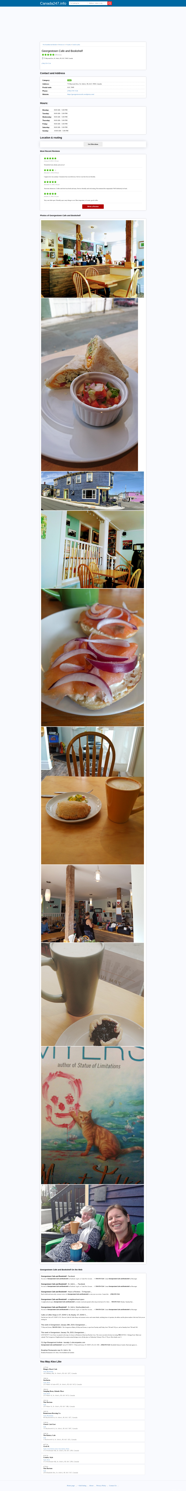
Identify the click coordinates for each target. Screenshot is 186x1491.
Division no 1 (61, 44)
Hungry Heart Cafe (50, 1369)
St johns (69, 44)
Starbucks (46, 1380)
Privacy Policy (101, 1485)
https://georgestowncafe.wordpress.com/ (80, 94)
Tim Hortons (47, 1402)
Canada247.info (53, 3)
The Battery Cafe (49, 1435)
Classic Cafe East (49, 1424)
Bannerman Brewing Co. (52, 1413)
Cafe (69, 80)
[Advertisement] (93, 23)
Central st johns (76, 44)
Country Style (48, 1457)
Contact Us (113, 1485)
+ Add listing (82, 1485)
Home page (71, 1485)
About (91, 1485)
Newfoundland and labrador (50, 44)
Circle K (46, 1446)
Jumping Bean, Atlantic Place (53, 1391)
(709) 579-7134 (46, 63)
